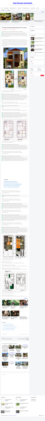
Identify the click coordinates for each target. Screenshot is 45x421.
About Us (12, 415)
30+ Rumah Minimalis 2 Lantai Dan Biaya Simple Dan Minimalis (13, 184)
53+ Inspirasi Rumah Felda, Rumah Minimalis (10, 181)
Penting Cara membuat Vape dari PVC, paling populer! (39, 38)
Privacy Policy (9, 415)
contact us (39, 68)
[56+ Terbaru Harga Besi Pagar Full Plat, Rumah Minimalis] (5, 347)
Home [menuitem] (2, 8)
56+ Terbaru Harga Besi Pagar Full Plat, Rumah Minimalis (5, 350)
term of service (39, 70)
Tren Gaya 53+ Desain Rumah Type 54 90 (18, 358)
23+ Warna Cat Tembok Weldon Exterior (23, 400)
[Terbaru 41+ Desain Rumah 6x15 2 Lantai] (25, 355)
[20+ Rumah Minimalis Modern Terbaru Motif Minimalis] (25, 364)
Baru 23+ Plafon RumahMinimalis (8, 411)
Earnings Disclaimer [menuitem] (26, 8)
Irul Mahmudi (4, 29)
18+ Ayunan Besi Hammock (39, 41)
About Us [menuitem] (37, 8)
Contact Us (15, 415)
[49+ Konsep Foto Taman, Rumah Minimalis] (18, 347)
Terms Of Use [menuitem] (19, 8)
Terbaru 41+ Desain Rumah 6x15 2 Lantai (25, 358)
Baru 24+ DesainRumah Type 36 (39, 53)
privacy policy (39, 69)
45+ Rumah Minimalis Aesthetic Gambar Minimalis (11, 182)
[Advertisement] (15, 171)
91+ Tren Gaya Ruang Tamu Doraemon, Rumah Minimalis (12, 185)
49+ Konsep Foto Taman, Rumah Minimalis (18, 350)
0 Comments (13, 29)
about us (32, 68)
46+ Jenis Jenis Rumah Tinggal (5, 367)
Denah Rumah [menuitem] (6, 8)
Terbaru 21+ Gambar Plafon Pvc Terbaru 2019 (9, 407)
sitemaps (32, 70)
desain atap (32, 63)
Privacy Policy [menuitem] (32, 8)
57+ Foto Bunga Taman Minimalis (11, 350)
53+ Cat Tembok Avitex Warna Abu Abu (23, 407)
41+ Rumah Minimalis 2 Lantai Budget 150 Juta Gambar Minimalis (12, 355)
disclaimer (32, 69)
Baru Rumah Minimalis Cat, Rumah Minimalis (18, 367)
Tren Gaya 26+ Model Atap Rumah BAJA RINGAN (39, 49)
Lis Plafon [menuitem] (8, 10)
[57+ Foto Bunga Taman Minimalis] (12, 347)
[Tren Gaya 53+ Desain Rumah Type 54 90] (18, 355)
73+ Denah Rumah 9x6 (11, 363)
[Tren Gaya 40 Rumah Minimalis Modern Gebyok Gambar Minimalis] (5, 355)
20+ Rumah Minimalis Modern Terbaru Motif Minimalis (25, 367)
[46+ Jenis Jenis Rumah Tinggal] (5, 364)
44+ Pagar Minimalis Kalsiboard (8, 400)
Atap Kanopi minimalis (22, 3)
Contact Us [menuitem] (3, 10)
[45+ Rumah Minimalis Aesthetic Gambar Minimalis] (25, 345)
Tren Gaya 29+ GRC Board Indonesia (9, 404)
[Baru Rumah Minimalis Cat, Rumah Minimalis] (18, 364)
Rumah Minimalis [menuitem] (13, 8)
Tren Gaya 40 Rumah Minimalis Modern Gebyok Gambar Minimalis (5, 359)
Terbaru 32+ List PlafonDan (24, 410)
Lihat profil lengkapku (33, 400)
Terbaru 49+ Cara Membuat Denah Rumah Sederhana (8, 329)
